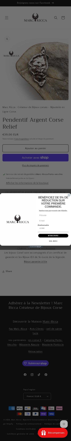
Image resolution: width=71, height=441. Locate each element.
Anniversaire (43, 225)
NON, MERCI (53, 241)
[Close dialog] (69, 195)
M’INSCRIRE (53, 235)
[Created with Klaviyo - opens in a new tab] (35, 247)
